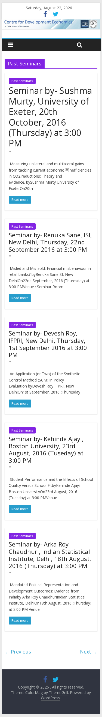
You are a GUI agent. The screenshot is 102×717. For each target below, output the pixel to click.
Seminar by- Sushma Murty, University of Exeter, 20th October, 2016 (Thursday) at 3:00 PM (50, 117)
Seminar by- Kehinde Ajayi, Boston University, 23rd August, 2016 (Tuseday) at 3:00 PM (46, 449)
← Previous (18, 651)
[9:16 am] (10, 467)
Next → (88, 651)
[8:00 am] (10, 152)
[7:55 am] (10, 256)
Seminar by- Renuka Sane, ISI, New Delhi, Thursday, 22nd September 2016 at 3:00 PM (50, 242)
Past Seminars (22, 81)
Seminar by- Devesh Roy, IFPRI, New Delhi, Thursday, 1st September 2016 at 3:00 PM (48, 344)
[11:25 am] (10, 573)
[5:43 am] (10, 362)
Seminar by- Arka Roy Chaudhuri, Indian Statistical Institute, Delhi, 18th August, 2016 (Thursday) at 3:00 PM (50, 555)
